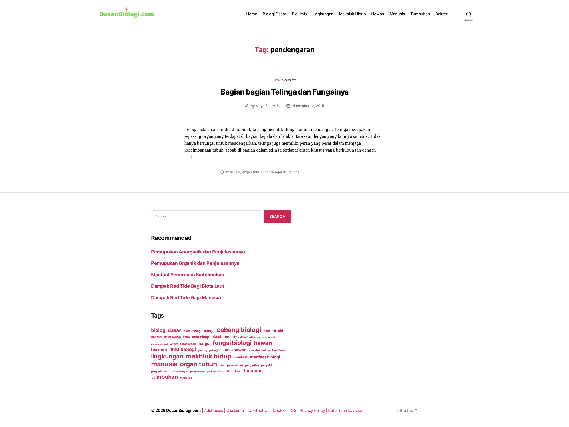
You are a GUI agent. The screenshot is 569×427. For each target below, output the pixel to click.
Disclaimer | (237, 410)
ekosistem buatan (244, 337)
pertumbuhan (215, 371)
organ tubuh (252, 172)
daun (186, 337)
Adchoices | (215, 410)
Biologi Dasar (274, 14)
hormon (159, 349)
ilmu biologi (182, 349)
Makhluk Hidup (352, 14)
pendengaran (275, 172)
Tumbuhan (420, 14)
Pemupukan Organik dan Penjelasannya (195, 263)
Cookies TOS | (286, 410)
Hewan (377, 14)
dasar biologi (172, 337)
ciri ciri (277, 331)
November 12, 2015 (308, 105)
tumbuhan (164, 376)
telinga (294, 172)
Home (251, 14)
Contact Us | (260, 410)
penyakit (266, 365)
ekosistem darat (266, 337)
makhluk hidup (208, 356)
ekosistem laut (159, 344)
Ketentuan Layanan (345, 410)
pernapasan (197, 371)
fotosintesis (188, 344)
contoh (156, 337)
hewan (263, 343)
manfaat (240, 357)
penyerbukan (159, 371)
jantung (202, 350)
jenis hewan (235, 349)
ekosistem (221, 336)
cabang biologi (239, 330)
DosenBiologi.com (183, 410)
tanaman (253, 370)
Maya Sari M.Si (267, 105)
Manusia (397, 14)
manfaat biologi (265, 356)
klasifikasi (278, 350)
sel (228, 370)
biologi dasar (166, 330)
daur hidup (200, 337)
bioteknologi (192, 331)
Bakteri (441, 14)
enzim (174, 344)
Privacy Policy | (314, 410)
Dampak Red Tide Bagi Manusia (186, 297)
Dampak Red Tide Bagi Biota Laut (187, 286)
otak (222, 365)
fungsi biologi (232, 342)
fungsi (204, 343)
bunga (209, 330)
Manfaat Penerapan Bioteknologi (187, 274)
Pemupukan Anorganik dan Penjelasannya (198, 252)
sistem (237, 371)
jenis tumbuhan (259, 350)
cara (267, 331)
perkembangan (179, 371)
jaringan (215, 350)
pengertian (252, 365)
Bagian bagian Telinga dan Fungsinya (284, 91)
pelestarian (235, 365)
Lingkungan (322, 14)
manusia (233, 172)
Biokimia (299, 14)
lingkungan (167, 356)
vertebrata (186, 377)
